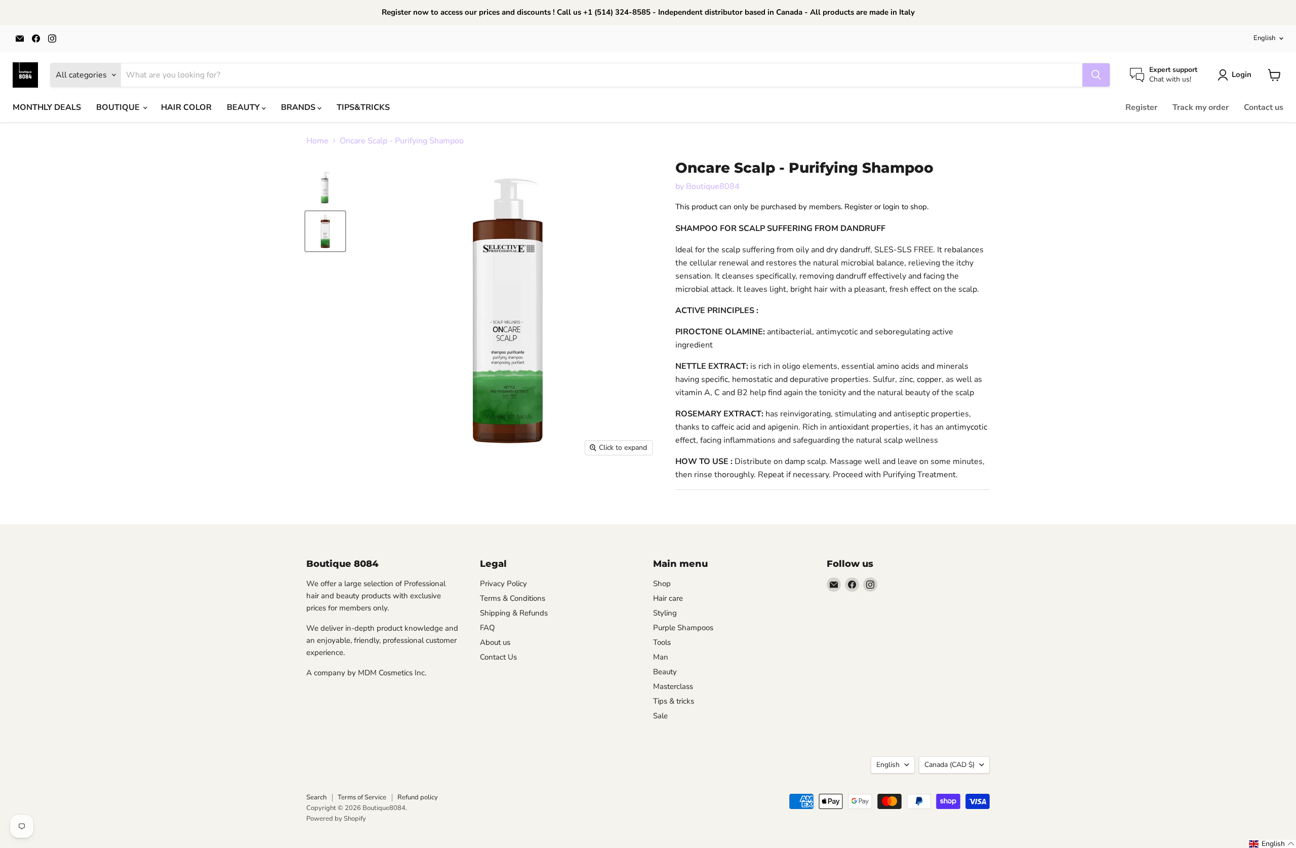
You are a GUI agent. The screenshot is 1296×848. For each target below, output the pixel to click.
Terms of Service (362, 797)
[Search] (1096, 75)
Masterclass (673, 686)
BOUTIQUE (119, 107)
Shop (662, 584)
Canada (949, 764)
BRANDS (299, 107)
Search (316, 797)
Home (317, 140)
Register (1141, 107)
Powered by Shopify (336, 818)
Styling (665, 613)
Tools (662, 642)
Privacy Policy (503, 584)
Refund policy (417, 797)
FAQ (487, 628)
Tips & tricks (673, 701)
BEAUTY (244, 107)
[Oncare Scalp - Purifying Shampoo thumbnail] (325, 185)
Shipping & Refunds (514, 613)
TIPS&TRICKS (363, 107)
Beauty (665, 672)
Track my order (1200, 107)
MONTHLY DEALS (47, 107)
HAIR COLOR (186, 107)
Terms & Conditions (512, 598)
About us (495, 642)
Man (660, 657)
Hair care (668, 598)
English (1264, 38)
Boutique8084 (713, 186)
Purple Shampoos (683, 628)
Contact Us (498, 657)
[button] (1272, 844)
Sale (660, 716)
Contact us (1263, 107)
